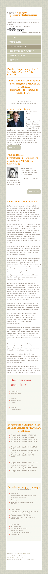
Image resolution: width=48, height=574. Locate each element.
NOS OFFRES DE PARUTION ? (21, 51)
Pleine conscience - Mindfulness (21, 515)
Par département (16, 400)
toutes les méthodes (24, 490)
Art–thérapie (14, 493)
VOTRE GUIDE (15, 42)
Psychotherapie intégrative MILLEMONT (23, 453)
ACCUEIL (13, 37)
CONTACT (13, 60)
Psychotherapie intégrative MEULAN (22, 466)
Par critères (14, 391)
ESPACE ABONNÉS (17, 55)
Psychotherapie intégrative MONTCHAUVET (24, 451)
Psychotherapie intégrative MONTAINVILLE (24, 441)
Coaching (14, 500)
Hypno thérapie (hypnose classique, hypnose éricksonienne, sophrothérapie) (24, 512)
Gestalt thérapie (16, 509)
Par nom (13, 407)
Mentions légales (15, 558)
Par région (14, 398)
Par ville (13, 402)
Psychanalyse (15, 524)
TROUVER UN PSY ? (17, 46)
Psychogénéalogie (16, 526)
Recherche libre (16, 410)
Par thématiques (16, 393)
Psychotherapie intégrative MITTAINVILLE (23, 435)
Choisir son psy (23, 554)
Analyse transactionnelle (18, 498)
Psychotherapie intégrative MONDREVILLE (24, 439)
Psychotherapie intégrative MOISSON (22, 437)
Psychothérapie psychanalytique (21, 532)
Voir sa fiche (14, 147)
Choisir (17, 13)
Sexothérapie (15, 534)
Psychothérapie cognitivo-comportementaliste (19, 529)
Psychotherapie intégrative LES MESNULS (24, 468)
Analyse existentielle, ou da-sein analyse (23, 495)
